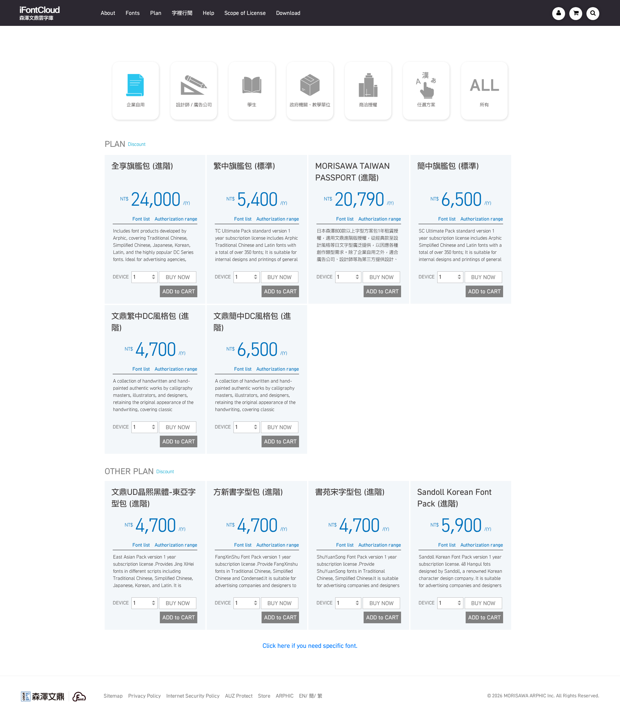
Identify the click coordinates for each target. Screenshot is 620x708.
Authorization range (176, 219)
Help (208, 13)
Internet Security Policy (193, 695)
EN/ (303, 695)
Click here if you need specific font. (310, 645)
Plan (155, 13)
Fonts (133, 13)
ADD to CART (178, 291)
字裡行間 (182, 13)
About (108, 13)
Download (288, 13)
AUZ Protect (239, 695)
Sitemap (113, 695)
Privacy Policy (144, 695)
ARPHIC (285, 695)
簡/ (312, 695)
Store (264, 695)
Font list (141, 219)
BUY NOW (178, 277)
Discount (137, 144)
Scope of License (245, 13)
